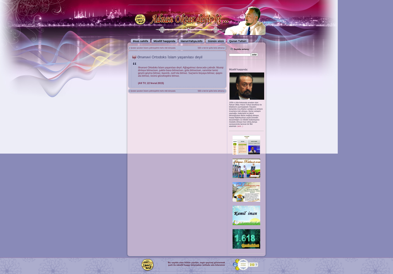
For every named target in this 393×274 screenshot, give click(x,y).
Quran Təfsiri (237, 41)
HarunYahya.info (191, 41)
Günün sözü (216, 41)
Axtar (254, 54)
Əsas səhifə (140, 41)
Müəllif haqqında (164, 41)
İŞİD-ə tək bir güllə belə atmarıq (211, 48)
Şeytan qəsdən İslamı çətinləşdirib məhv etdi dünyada (152, 48)
